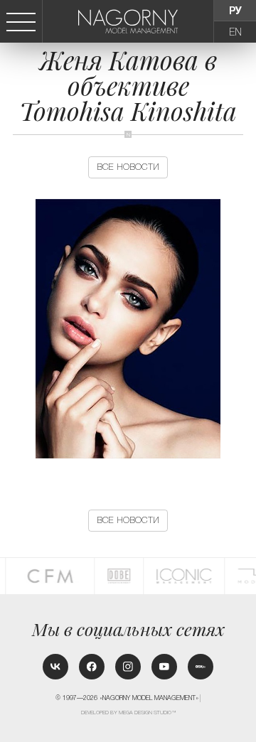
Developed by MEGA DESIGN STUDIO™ (128, 713)
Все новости (128, 167)
